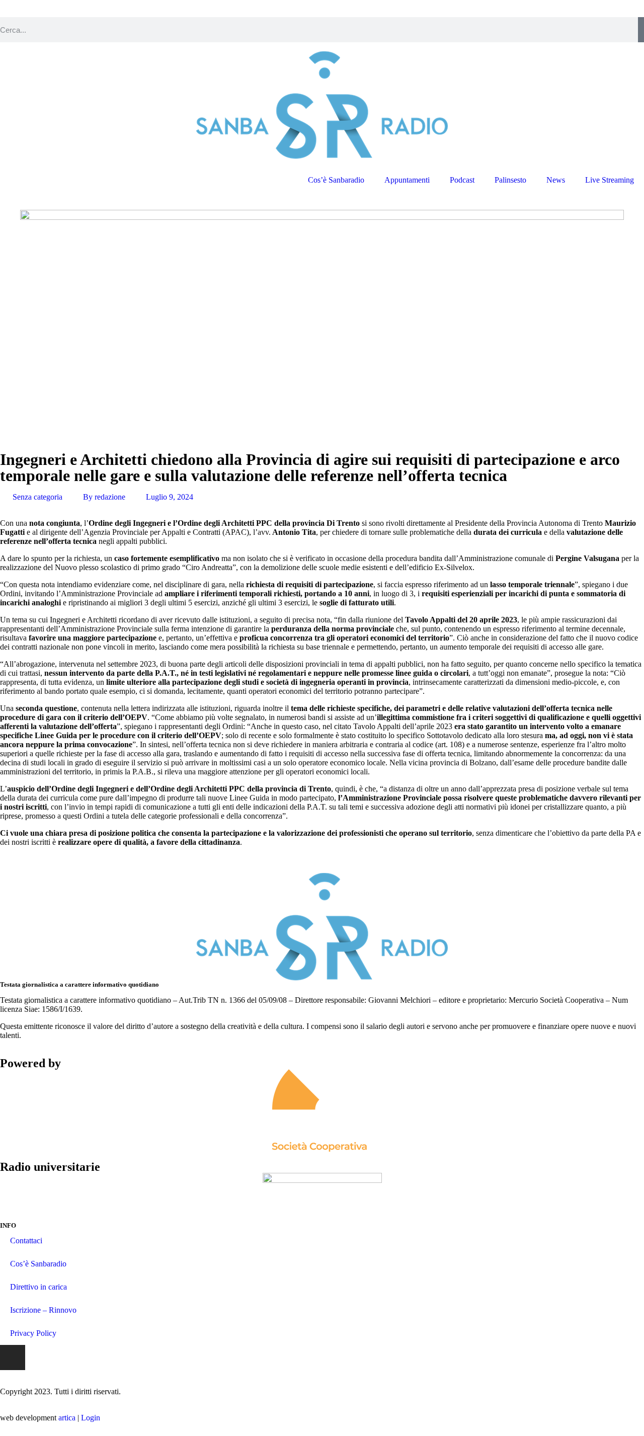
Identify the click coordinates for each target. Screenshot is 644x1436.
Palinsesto (510, 180)
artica (66, 1417)
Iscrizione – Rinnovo (43, 1310)
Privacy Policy (33, 1333)
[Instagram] (12, 1357)
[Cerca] (641, 29)
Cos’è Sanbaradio (336, 180)
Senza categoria (37, 497)
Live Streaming (609, 180)
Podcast (462, 180)
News (555, 180)
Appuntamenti (407, 180)
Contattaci (26, 1240)
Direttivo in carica (38, 1287)
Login (90, 1417)
